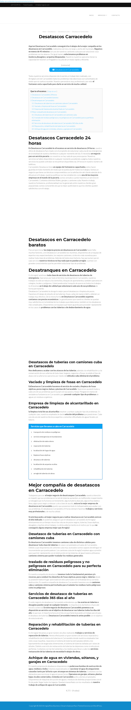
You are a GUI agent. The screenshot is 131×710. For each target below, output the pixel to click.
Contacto (116, 15)
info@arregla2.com (42, 5)
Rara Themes (79, 706)
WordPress (97, 706)
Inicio (91, 15)
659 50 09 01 (15, 5)
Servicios (101, 15)
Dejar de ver (52, 91)
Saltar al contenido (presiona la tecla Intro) (17, 1)
